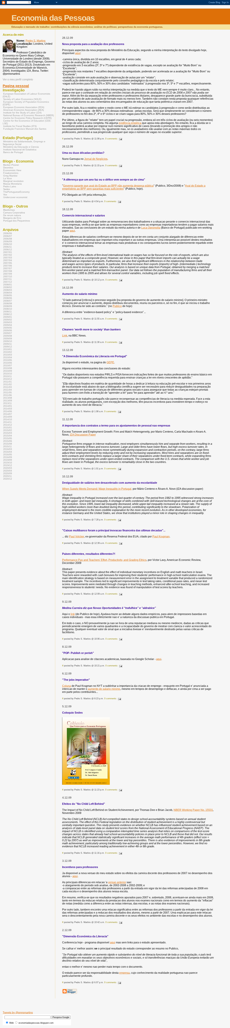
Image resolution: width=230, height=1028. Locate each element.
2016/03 (7, 449)
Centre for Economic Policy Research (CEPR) (27, 118)
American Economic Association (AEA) (23, 110)
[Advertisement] (95, 1006)
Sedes (6, 189)
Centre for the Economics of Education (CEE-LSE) (27, 122)
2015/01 (7, 427)
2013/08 (7, 397)
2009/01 (7, 317)
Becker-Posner (11, 165)
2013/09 (7, 400)
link (73, 614)
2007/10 (7, 276)
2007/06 (7, 265)
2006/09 (7, 241)
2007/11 (7, 279)
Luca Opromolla (150, 227)
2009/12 (7, 346)
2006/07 (7, 236)
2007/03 (7, 257)
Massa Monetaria (12, 183)
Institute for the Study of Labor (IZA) (22, 112)
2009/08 (7, 335)
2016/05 (7, 454)
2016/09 (7, 457)
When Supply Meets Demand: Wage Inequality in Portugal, (97, 488)
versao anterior (117, 882)
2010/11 (7, 376)
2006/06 (7, 233)
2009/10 (7, 341)
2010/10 (7, 373)
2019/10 (7, 462)
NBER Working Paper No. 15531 (193, 810)
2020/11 (7, 476)
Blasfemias (9, 210)
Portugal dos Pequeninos (16, 220)
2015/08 (7, 443)
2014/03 (7, 408)
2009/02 (7, 319)
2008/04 (7, 292)
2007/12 (7, 282)
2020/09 (7, 473)
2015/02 (7, 430)
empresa (124, 972)
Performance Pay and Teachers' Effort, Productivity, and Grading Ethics (104, 560)
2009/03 (7, 322)
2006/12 (7, 249)
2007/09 (7, 273)
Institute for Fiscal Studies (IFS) (20, 126)
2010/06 (7, 362)
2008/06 (7, 298)
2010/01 (7, 349)
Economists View (12, 170)
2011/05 (7, 392)
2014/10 (7, 419)
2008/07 (7, 300)
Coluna (66, 685)
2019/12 (7, 465)
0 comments (111, 138)
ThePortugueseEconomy (16, 191)
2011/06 (7, 395)
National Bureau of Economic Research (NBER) (28, 115)
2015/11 (7, 446)
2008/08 (7, 303)
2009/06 (7, 330)
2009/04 (7, 325)
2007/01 (7, 252)
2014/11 (7, 422)
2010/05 (7, 360)
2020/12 (7, 478)
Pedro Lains (9, 186)
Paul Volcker (76, 536)
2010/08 (7, 368)
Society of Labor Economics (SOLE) (22, 99)
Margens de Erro (12, 218)
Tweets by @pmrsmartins (18, 1012)
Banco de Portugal (13, 152)
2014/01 (7, 406)
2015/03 (7, 433)
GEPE (110, 362)
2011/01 (7, 381)
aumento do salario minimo (104, 688)
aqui (77, 53)
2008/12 (7, 314)
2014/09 (7, 416)
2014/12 (7, 424)
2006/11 (7, 246)
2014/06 (7, 411)
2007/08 (7, 271)
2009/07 (7, 333)
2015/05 (7, 438)
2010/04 (7, 357)
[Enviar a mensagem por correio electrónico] (120, 138)
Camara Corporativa (14, 212)
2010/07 (7, 365)
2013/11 (7, 403)
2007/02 (7, 255)
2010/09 (7, 371)
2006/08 (7, 238)
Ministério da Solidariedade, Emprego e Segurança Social (24, 142)
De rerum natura (12, 215)
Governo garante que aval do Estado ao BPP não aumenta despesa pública (108, 185)
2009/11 (7, 344)
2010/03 (7, 354)
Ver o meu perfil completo (18, 79)
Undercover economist (15, 197)
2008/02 (7, 287)
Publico (117, 306)
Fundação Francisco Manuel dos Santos (24, 128)
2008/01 (7, 284)
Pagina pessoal (16, 86)
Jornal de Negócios (95, 158)
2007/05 (7, 263)
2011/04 (7, 389)
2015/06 (7, 441)
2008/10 (7, 308)
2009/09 (7, 338)
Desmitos (8, 167)
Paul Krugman (161, 536)
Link (64, 335)
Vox (5, 194)
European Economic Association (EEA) (23, 107)
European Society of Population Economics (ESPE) (26, 103)
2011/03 (7, 387)
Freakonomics (10, 173)
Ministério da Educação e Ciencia (21, 146)
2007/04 (7, 260)
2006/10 (7, 244)
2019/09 (7, 460)
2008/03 (7, 290)
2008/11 (7, 311)
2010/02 (7, 352)
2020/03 (7, 468)
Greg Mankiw (10, 175)
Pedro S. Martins (35, 40)
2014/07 (7, 414)
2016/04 (7, 451)
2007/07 (7, 268)
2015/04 (7, 435)
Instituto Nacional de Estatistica (19, 149)
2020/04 (7, 470)
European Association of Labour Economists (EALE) (26, 95)
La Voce (7, 178)
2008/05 (7, 295)
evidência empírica (130, 123)
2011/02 (7, 384)
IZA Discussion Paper (83, 434)
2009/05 (7, 327)
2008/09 (7, 306)
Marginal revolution (13, 181)
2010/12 (7, 379)
